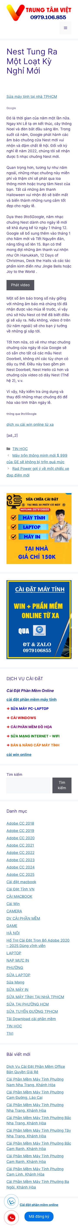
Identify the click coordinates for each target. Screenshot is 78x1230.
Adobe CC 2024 (20, 867)
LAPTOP (13, 953)
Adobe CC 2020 (20, 838)
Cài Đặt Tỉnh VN (20, 889)
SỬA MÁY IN (17, 989)
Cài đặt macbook (21, 882)
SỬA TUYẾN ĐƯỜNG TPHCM (32, 1011)
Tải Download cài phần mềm (31, 1019)
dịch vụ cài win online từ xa (30, 424)
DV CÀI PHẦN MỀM (23, 918)
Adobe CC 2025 (20, 874)
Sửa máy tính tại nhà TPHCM (31, 96)
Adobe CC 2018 (20, 823)
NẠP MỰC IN (17, 960)
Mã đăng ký (39, 1216)
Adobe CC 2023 (20, 860)
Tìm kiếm (14, 774)
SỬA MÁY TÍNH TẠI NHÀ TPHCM (35, 997)
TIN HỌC (20, 449)
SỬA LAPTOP (18, 975)
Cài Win (13, 904)
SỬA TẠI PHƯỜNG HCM (27, 1004)
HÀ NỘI (13, 933)
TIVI (9, 1033)
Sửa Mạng (15, 982)
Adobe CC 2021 (20, 845)
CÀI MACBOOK (19, 896)
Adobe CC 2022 (20, 852)
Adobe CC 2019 (20, 831)
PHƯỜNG (14, 968)
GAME (11, 926)
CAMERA (14, 911)
